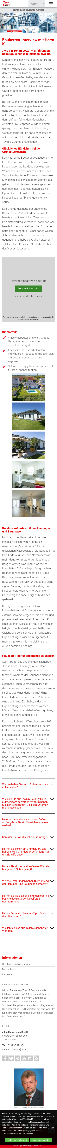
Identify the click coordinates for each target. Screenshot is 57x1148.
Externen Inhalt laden (28, 288)
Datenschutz (8, 969)
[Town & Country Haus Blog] (36, 1058)
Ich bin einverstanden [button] (17, 1140)
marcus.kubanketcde (14, 1049)
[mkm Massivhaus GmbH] (6, 3)
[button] (2, 23)
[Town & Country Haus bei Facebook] (5, 1058)
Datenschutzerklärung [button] (12, 1134)
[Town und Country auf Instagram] (30, 1058)
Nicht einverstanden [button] (41, 1140)
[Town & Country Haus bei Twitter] (11, 1058)
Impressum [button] (28, 1134)
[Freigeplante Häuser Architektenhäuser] (28, 23)
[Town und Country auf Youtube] (24, 1058)
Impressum (7, 974)
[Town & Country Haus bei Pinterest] (17, 1058)
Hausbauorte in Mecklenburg (16, 964)
